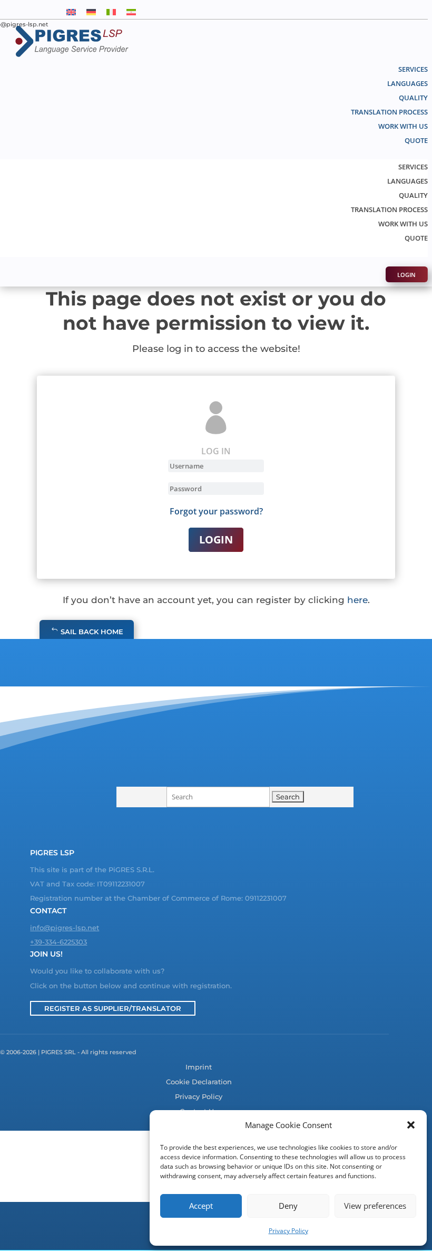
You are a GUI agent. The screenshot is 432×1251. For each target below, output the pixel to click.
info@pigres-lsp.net (64, 927)
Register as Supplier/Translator (112, 1008)
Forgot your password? (216, 511)
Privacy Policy (288, 1230)
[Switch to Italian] (111, 11)
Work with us (403, 126)
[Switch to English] (71, 11)
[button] (411, 1125)
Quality (413, 97)
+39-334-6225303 (58, 942)
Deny (288, 1205)
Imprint (198, 1067)
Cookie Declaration (199, 1082)
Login (406, 274)
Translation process (389, 112)
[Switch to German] (91, 11)
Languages (407, 83)
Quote (416, 140)
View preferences (375, 1205)
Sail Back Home (92, 631)
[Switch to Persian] (131, 11)
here (357, 600)
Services (413, 69)
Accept (201, 1205)
